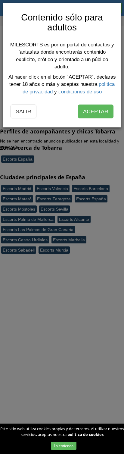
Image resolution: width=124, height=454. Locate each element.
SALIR (23, 111)
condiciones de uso (80, 92)
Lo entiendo (63, 445)
